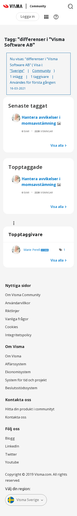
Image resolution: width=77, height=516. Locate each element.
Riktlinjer (12, 310)
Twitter (11, 454)
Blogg (10, 438)
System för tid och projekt (26, 380)
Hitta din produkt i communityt (29, 409)
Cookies (11, 327)
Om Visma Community (22, 294)
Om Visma (13, 356)
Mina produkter (46, 17)
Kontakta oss (15, 417)
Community (41, 70)
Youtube (12, 462)
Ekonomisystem (18, 372)
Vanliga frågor (16, 319)
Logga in (28, 16)
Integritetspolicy (18, 335)
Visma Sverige (27, 499)
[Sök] (70, 6)
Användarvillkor (17, 303)
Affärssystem (15, 364)
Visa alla (57, 145)
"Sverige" (17, 70)
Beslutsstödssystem (21, 388)
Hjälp (56, 17)
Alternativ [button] (12, 223)
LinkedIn (12, 446)
